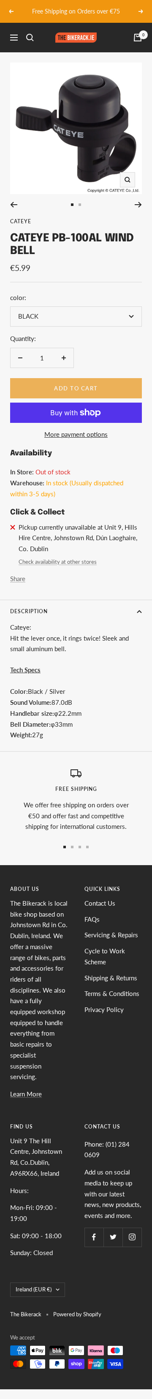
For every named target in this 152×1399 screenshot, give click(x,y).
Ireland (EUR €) (34, 1289)
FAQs (92, 919)
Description (29, 611)
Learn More (26, 1094)
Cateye (20, 221)
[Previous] (13, 205)
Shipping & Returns (110, 978)
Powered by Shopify (77, 1314)
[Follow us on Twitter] (112, 1237)
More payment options (76, 434)
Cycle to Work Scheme (104, 956)
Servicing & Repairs (111, 935)
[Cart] (137, 37)
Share (17, 578)
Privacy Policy (104, 1009)
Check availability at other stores (58, 561)
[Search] (30, 37)
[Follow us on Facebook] (93, 1237)
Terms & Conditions (111, 993)
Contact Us (99, 903)
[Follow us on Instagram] (131, 1237)
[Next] (138, 205)
